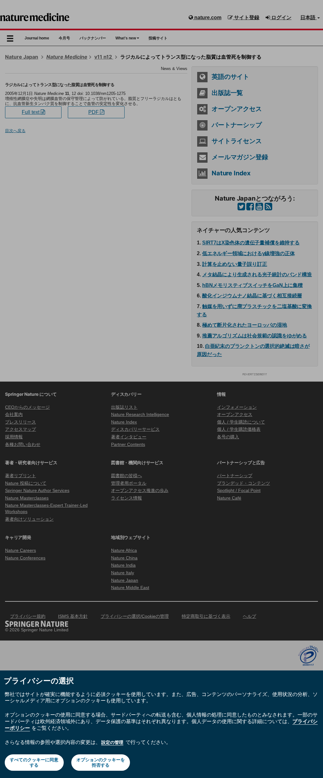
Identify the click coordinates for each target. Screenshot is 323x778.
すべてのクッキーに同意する (34, 762)
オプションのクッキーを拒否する (100, 762)
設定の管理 (112, 742)
